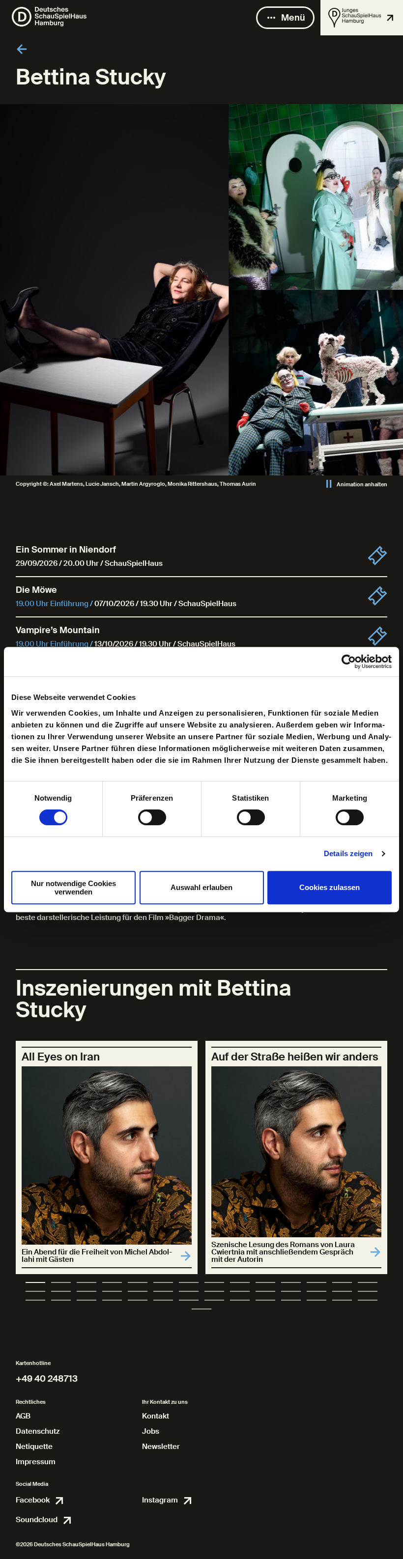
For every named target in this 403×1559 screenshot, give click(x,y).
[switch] (152, 817)
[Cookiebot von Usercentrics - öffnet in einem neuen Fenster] (349, 661)
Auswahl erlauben (201, 887)
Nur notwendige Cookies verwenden (73, 887)
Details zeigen (348, 853)
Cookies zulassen (329, 887)
